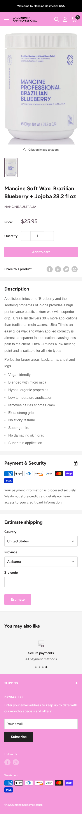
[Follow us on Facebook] (7, 762)
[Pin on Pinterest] (58, 269)
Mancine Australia (20, 207)
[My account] (65, 19)
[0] (74, 19)
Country (10, 532)
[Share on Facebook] (50, 269)
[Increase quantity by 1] (49, 236)
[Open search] (56, 19)
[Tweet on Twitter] (66, 269)
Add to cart (41, 252)
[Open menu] (6, 19)
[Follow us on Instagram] (16, 762)
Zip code (11, 573)
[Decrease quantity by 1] (25, 236)
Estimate (18, 599)
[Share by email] (75, 269)
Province (10, 552)
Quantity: (11, 236)
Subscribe (19, 737)
